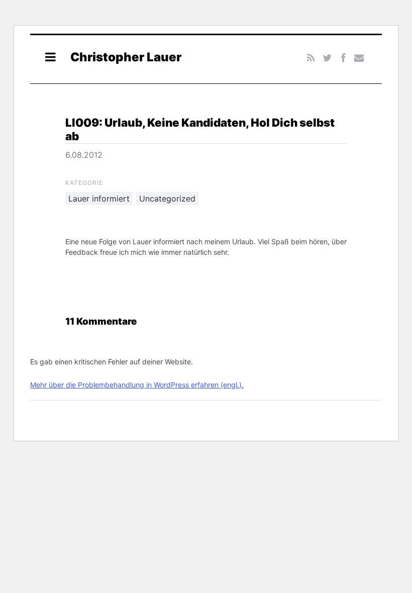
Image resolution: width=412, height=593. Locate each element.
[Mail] (359, 58)
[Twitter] (327, 58)
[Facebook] (343, 58)
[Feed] (311, 58)
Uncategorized (167, 198)
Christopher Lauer (125, 57)
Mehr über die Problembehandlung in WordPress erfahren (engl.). (137, 384)
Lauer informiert (99, 198)
